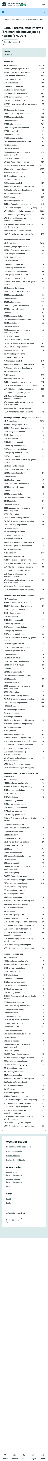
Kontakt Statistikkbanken (16, 1160)
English (9, 1203)
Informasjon (12, 42)
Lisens (8, 1186)
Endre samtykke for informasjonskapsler (14, 1180)
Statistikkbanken (18, 19)
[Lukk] (44, 12)
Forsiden (5, 19)
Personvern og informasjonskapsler (14, 1173)
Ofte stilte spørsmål (14, 1151)
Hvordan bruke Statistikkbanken (18, 1147)
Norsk (8, 1199)
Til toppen (16, 1220)
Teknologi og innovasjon (37, 19)
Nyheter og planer (13, 1156)
